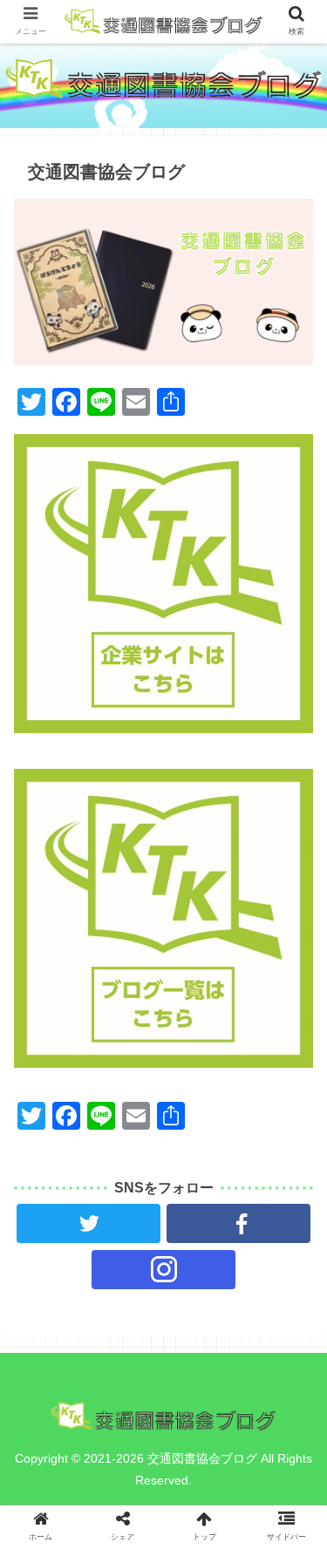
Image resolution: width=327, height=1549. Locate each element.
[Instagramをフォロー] (163, 1269)
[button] (292, 1305)
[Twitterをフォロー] (88, 1223)
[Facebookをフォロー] (238, 1223)
